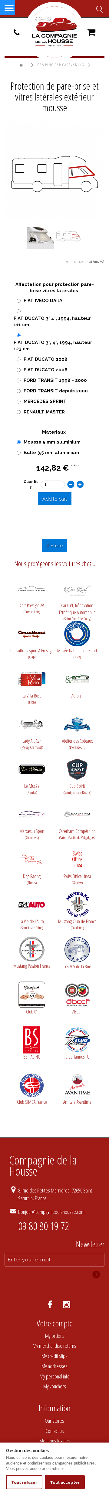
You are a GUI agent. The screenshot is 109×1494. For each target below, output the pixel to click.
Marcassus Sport (32, 834)
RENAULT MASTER (44, 412)
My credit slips (54, 1355)
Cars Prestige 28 (32, 608)
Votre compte (55, 1323)
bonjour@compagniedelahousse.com (51, 1211)
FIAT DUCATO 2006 (46, 370)
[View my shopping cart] (91, 34)
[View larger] (54, 170)
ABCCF (77, 1011)
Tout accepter (65, 1482)
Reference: (76, 262)
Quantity (31, 484)
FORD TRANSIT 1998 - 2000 (55, 380)
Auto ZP (77, 695)
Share (56, 546)
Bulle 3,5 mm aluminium (51, 452)
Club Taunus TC (77, 1056)
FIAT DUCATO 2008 (46, 359)
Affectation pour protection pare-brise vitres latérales (54, 287)
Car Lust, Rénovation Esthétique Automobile (77, 608)
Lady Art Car (31, 744)
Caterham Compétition (77, 834)
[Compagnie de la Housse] (54, 32)
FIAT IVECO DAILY (43, 300)
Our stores (54, 1420)
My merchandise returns (54, 1345)
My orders (54, 1335)
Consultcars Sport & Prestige (32, 653)
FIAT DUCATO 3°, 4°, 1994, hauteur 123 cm (53, 345)
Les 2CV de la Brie (77, 966)
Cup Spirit (77, 789)
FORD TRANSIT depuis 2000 (56, 391)
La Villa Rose (31, 698)
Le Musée (32, 789)
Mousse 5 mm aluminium (52, 442)
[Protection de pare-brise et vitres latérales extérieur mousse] (40, 235)
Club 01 (32, 1011)
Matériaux (54, 432)
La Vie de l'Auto (32, 924)
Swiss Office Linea (77, 879)
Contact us (54, 1430)
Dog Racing (32, 879)
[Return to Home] (21, 65)
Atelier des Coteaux (77, 744)
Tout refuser (24, 1482)
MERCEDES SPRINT (45, 401)
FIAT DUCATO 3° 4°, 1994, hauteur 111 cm (52, 321)
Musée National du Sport (77, 653)
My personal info (55, 1376)
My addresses (54, 1366)
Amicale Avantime (77, 1102)
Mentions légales (54, 1440)
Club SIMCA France (32, 1102)
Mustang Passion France (32, 966)
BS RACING (32, 1056)
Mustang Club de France (77, 924)
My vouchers (54, 1386)
